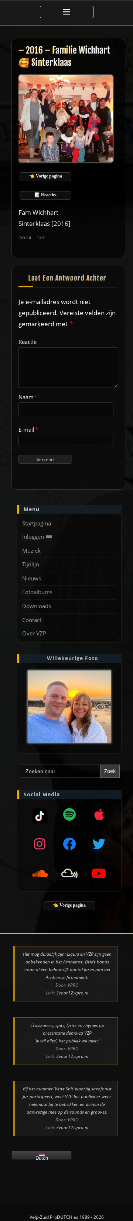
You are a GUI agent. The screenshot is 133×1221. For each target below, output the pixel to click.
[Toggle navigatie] (66, 12)
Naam (27, 397)
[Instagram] (40, 844)
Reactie (27, 342)
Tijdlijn (30, 564)
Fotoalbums (37, 592)
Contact (31, 620)
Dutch (41, 1157)
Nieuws (31, 578)
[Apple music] (99, 814)
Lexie (32, 237)
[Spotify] (69, 814)
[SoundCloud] (40, 873)
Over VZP (34, 633)
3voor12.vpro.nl (72, 993)
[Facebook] (69, 844)
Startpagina (36, 523)
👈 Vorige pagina (45, 176)
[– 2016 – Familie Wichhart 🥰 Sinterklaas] (66, 118)
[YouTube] (99, 873)
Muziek (31, 550)
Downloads (36, 606)
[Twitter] (99, 844)
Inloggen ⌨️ (37, 536)
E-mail (28, 429)
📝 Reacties (45, 194)
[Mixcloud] (40, 814)
